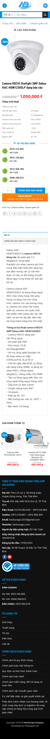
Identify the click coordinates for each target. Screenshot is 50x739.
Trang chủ (7, 23)
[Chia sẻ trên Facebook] (9, 213)
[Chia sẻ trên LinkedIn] (34, 213)
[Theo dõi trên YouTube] (9, 557)
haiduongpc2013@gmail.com (24, 519)
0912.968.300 (35, 514)
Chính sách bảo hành (13, 676)
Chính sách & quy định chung (17, 660)
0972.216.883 (18, 514)
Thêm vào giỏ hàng (30, 190)
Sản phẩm (21, 23)
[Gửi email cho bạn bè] (19, 213)
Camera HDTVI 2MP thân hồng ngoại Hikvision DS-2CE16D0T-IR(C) (37, 456)
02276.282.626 (22, 509)
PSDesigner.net (32, 726)
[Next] (47, 449)
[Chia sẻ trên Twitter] (14, 213)
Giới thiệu (7, 622)
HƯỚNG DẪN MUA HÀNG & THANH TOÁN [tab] (19, 241)
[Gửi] (45, 14)
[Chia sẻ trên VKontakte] (29, 213)
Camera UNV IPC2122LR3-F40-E (13, 453)
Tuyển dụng (8, 627)
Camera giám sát (39, 23)
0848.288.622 (18, 599)
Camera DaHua (18, 207)
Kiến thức (7, 638)
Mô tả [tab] (6, 235)
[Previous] (2, 449)
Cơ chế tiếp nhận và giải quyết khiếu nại (23, 696)
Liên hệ (6, 644)
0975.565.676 (23, 603)
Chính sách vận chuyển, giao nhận (20, 690)
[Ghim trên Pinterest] (24, 213)
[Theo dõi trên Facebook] (4, 557)
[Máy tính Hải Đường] (25, 5)
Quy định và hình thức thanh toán (19, 671)
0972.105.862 (40, 509)
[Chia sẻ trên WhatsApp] (4, 213)
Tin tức (5, 633)
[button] (4, 5)
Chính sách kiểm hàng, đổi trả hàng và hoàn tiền (22, 683)
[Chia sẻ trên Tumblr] (39, 213)
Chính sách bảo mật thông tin (17, 665)
